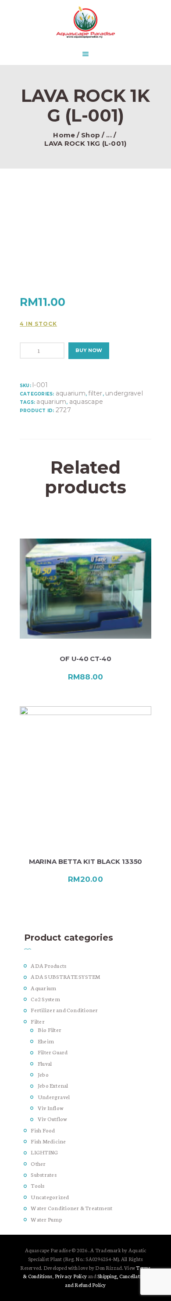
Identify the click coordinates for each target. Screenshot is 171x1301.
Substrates (43, 1174)
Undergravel (124, 393)
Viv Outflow (53, 1118)
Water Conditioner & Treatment (71, 1207)
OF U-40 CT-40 (85, 659)
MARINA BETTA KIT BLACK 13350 (85, 862)
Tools (37, 1185)
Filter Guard (53, 1052)
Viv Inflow (51, 1107)
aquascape (86, 402)
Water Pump (46, 1219)
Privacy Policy (71, 1275)
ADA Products (48, 965)
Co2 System (45, 999)
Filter (95, 393)
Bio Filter (49, 1029)
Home (64, 135)
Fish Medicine (48, 1141)
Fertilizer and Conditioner (64, 1009)
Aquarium (71, 393)
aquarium (51, 402)
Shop (90, 135)
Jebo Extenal (53, 1085)
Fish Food (43, 1130)
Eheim (46, 1041)
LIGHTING (44, 1152)
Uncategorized (50, 1196)
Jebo (43, 1074)
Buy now (88, 350)
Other (38, 1163)
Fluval (45, 1063)
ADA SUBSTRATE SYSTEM (65, 976)
